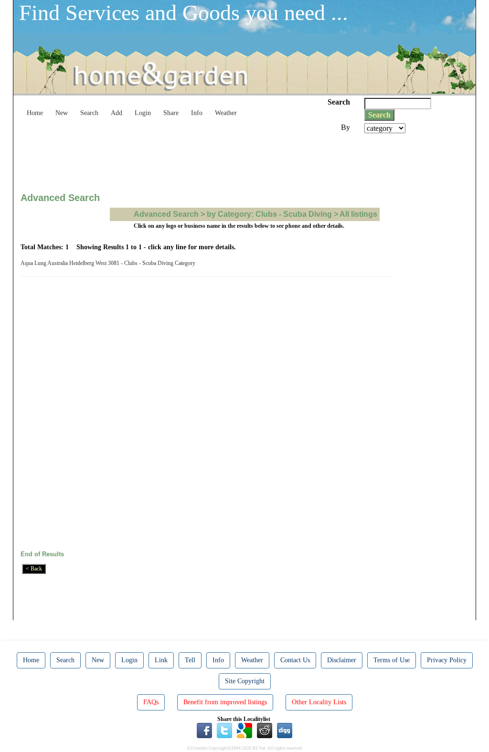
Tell (190, 660)
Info (196, 113)
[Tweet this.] (224, 730)
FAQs (151, 702)
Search (89, 113)
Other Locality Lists (319, 702)
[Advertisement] (194, 159)
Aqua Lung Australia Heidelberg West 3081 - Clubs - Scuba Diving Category (109, 263)
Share (171, 113)
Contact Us (295, 660)
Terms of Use (391, 660)
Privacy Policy (447, 660)
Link (161, 660)
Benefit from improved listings (225, 702)
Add (116, 113)
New (61, 113)
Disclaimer (341, 660)
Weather (226, 113)
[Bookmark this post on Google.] (244, 730)
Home (35, 113)
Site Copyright (245, 681)
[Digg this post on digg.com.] (285, 730)
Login (143, 113)
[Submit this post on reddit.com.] (265, 730)
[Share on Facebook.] (204, 730)
